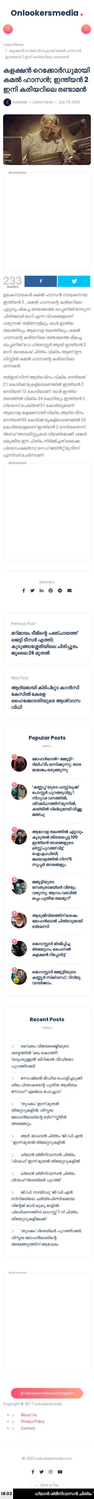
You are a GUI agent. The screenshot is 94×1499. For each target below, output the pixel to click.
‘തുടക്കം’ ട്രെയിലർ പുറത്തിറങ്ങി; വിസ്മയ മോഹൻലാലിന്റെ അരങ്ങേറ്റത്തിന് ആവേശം (46, 1238)
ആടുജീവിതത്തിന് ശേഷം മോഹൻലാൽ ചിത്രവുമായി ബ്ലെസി (57, 921)
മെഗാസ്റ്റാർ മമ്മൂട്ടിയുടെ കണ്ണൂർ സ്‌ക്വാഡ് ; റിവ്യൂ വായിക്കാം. (56, 977)
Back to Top (50, 1485)
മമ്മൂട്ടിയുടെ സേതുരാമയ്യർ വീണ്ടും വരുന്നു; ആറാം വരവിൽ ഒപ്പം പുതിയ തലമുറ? (54, 890)
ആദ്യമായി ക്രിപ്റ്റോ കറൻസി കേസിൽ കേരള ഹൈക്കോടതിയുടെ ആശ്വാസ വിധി (45, 697)
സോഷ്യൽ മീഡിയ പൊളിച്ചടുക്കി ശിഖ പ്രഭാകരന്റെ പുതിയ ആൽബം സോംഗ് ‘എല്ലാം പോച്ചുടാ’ (46, 1085)
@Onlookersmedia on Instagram (47, 1393)
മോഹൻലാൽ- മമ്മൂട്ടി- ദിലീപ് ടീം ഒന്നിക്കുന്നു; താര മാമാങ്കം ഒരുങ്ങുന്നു (56, 764)
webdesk (19, 102)
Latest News (43, 102)
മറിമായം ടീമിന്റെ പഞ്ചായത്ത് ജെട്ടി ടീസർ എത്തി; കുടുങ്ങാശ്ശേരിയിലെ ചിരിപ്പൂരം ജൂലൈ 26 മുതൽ (44, 643)
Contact (28, 1428)
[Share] (41, 281)
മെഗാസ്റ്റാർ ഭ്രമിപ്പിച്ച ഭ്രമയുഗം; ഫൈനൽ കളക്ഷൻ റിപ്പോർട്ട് (51, 949)
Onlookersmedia (47, 13)
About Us (29, 1415)
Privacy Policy (32, 1421)
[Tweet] (74, 281)
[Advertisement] (47, 221)
